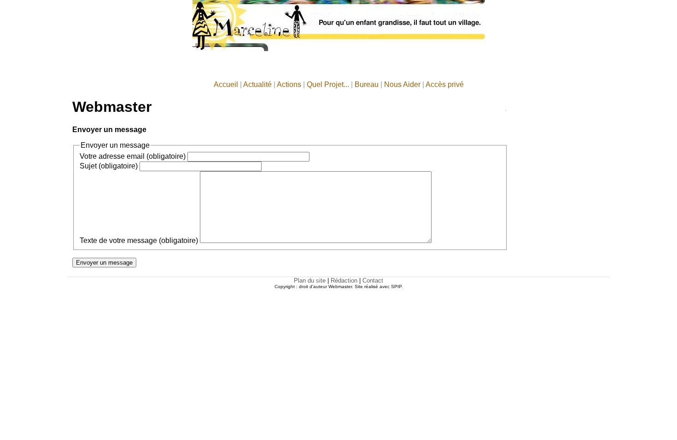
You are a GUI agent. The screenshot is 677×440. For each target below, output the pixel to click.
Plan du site (310, 280)
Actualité (257, 84)
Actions (289, 84)
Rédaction (344, 280)
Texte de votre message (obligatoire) (139, 240)
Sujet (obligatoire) (109, 166)
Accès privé (445, 84)
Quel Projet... (328, 84)
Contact (372, 280)
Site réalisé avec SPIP (378, 286)
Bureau (367, 84)
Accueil (226, 84)
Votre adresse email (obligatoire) (133, 156)
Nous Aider (402, 84)
